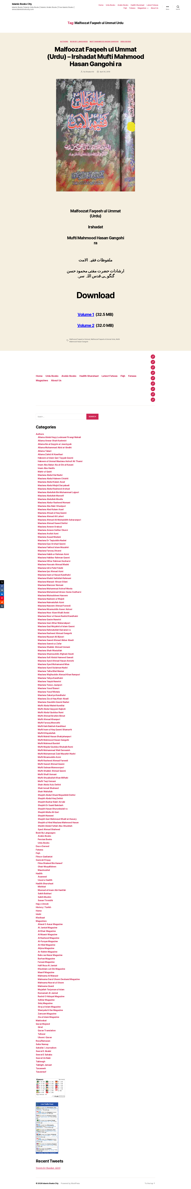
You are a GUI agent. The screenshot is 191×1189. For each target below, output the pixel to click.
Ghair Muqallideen (47, 866)
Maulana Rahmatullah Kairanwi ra (54, 630)
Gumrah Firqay (43, 860)
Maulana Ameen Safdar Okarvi (53, 530)
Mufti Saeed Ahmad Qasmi (51, 764)
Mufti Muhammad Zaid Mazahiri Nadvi (57, 753)
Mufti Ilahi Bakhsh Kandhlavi (52, 726)
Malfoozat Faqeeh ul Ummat (79, 339)
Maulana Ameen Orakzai (50, 526)
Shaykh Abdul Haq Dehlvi (50, 798)
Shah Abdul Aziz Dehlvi (49, 784)
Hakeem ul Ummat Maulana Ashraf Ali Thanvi (60, 461)
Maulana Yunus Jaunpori (50, 685)
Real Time (46, 1152)
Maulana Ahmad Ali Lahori (51, 516)
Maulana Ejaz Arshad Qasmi (51, 544)
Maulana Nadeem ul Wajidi (51, 599)
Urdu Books (110, 5)
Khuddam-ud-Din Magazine (51, 969)
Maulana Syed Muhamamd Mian (53, 664)
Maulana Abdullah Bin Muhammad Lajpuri (58, 492)
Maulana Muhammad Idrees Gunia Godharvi (59, 592)
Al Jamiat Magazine (47, 927)
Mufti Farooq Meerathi (49, 722)
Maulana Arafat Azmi (48, 533)
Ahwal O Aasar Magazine (50, 924)
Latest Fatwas (152, 5)
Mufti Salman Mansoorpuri (51, 767)
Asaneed (42, 876)
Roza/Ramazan (43, 1041)
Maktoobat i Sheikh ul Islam (47, 1145)
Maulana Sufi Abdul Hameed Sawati (55, 657)
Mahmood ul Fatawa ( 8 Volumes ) (45, 1140)
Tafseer (42, 1034)
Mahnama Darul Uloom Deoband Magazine (59, 979)
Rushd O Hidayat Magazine (51, 996)
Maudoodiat (44, 870)
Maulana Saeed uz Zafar (50, 643)
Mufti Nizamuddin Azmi (49, 757)
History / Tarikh (43, 907)
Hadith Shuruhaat (137, 5)
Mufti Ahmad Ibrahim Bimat (51, 716)
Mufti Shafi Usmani (47, 774)
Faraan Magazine (46, 962)
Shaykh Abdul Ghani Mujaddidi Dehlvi (56, 795)
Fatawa (132, 8)
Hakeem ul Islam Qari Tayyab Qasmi (55, 458)
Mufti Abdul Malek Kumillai (51, 705)
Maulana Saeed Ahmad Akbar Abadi (56, 640)
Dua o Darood (42, 846)
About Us (154, 8)
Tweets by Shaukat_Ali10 (48, 1168)
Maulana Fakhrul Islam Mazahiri (53, 547)
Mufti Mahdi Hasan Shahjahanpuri (54, 736)
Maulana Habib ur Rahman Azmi (53, 554)
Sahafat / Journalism (46, 1048)
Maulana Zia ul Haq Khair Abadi (53, 698)
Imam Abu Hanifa (46, 468)
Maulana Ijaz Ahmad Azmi (50, 571)
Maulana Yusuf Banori (48, 688)
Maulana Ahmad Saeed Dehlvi (53, 523)
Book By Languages (79, 41)
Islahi (38, 914)
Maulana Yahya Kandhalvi (50, 678)
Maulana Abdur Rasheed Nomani (54, 502)
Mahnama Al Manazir (48, 976)
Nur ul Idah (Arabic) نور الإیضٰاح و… (49, 1135)
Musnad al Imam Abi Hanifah (52, 890)
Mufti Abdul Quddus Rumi (50, 712)
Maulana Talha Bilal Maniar (51, 671)
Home (101, 5)
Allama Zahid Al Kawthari (50, 454)
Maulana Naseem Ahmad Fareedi (54, 606)
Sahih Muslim (44, 897)
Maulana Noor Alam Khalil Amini (53, 612)
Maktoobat (41, 1020)
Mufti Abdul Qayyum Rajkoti (52, 709)
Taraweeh (41, 1068)
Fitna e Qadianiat (44, 856)
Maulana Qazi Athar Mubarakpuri (54, 623)
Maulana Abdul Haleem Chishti (53, 478)
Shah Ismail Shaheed (48, 788)
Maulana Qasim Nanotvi (49, 619)
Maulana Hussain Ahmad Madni (53, 564)
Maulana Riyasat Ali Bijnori (51, 637)
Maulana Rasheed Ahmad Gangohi (55, 633)
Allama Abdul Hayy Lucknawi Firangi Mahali (59, 437)
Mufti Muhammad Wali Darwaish (54, 750)
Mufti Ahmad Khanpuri (49, 719)
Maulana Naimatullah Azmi (51, 602)
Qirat (40, 1027)
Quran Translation (47, 1030)
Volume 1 (86, 314)
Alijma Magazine (46, 948)
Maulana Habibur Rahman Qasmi (54, 557)
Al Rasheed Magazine (48, 938)
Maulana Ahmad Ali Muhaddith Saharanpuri (59, 520)
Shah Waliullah (45, 791)
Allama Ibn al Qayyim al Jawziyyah (55, 444)
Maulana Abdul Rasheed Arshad (54, 489)
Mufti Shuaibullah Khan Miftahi (53, 778)
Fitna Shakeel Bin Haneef (50, 863)
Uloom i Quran (45, 1037)
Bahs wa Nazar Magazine (50, 955)
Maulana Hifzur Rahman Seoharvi (54, 561)
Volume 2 (85, 325)
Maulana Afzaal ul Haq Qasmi (52, 513)
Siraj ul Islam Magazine (49, 1007)
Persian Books (45, 839)
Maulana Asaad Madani (49, 537)
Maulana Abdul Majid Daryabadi (53, 485)
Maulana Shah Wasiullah (50, 650)
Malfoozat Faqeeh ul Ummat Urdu (103, 339)
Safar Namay (42, 1044)
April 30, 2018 (105, 72)
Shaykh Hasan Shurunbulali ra (52, 809)
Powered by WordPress (70, 1183)
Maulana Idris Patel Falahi (50, 568)
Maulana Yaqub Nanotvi (49, 681)
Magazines (142, 8)
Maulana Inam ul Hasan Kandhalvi (54, 575)
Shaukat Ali (90, 72)
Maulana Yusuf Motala (49, 692)
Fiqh (125, 8)
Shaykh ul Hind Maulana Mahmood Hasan (58, 822)
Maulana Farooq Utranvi (49, 550)
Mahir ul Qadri (45, 471)
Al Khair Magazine (47, 931)
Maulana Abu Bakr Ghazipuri (52, 506)
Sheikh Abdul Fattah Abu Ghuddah (55, 826)
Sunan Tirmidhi (45, 900)
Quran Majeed (43, 1024)
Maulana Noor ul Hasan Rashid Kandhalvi (58, 616)
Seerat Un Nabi (43, 1058)
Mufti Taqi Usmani (47, 781)
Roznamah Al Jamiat (48, 993)
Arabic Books (123, 5)
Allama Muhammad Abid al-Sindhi (55, 447)
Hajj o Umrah (42, 904)
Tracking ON (52, 1152)
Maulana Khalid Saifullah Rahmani (54, 578)
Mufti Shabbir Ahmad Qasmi (52, 771)
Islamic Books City (22, 4)
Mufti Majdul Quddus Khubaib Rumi (55, 747)
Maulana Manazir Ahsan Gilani (52, 581)
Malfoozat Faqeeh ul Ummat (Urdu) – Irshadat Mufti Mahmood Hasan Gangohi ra (95, 56)
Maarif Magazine (46, 972)
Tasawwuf (41, 1072)
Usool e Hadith (45, 880)
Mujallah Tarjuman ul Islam (51, 989)
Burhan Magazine (46, 958)
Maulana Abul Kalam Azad (51, 509)
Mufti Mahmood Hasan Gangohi (104, 41)
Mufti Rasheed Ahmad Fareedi (53, 760)
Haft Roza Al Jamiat (47, 965)
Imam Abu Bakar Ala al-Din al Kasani (55, 465)
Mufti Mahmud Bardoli (49, 743)
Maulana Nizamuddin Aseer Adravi (55, 609)
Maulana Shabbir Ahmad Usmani (54, 647)
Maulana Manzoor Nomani (50, 585)
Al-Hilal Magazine (46, 945)
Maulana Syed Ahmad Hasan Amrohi (56, 661)
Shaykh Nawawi (46, 815)
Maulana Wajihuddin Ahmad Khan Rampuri (59, 674)
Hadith (39, 873)
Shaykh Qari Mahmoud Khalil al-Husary (57, 819)
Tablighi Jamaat (44, 1065)
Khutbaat (40, 917)
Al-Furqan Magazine (48, 941)
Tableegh (40, 1061)
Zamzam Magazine (47, 1013)
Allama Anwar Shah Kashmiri (52, 440)
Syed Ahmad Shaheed (49, 829)
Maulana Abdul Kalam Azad (51, 482)
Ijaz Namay (51, 1149)
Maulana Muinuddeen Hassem (53, 595)
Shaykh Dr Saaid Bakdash (50, 805)
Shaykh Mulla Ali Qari (48, 812)
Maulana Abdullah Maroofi (51, 495)
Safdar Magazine (46, 1000)
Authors (64, 41)
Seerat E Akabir (43, 1051)
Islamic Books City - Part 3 (47, 1121)
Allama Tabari (45, 451)
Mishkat (42, 886)
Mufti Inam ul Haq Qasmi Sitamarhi (55, 729)
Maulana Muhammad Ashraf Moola (55, 588)
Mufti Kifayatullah (46, 733)
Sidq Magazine (45, 1003)
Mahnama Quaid (46, 986)
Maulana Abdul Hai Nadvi (50, 475)
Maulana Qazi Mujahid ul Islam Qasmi (56, 626)
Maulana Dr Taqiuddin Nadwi (52, 540)
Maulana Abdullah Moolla (50, 499)
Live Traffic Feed (47, 1104)
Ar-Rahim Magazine (47, 952)
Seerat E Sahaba (44, 1054)
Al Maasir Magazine (47, 934)
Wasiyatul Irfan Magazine (50, 1010)
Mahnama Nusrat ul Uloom (51, 982)
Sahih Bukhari (45, 893)
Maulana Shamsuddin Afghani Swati (56, 654)
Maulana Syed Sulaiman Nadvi (53, 667)
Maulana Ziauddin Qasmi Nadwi (53, 702)
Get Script (41, 1152)
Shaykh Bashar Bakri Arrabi (51, 802)
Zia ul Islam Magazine (48, 1017)
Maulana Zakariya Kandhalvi (52, 695)
